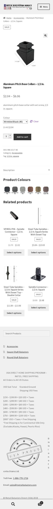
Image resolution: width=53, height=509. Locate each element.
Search (13, 504)
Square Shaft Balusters (18, 351)
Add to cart (22, 136)
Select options (14, 252)
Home (9, 18)
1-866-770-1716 (20, 478)
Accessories (19, 18)
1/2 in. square (13, 156)
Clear (36, 121)
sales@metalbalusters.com (23, 484)
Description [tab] (9, 170)
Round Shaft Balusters (17, 357)
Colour (6, 117)
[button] (45, 35)
